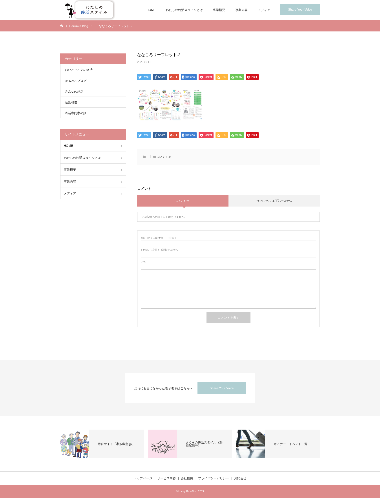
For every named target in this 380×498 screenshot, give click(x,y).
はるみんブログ (75, 80)
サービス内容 (166, 478)
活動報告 (71, 102)
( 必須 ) (158, 238)
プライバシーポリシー (213, 478)
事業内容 (241, 10)
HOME (151, 10)
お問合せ (240, 478)
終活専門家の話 (75, 113)
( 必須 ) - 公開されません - (160, 250)
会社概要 (187, 478)
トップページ (143, 478)
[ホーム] (61, 25)
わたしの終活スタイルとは (184, 10)
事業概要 (219, 10)
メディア (264, 10)
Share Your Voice (300, 9)
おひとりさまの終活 (79, 69)
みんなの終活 (74, 91)
